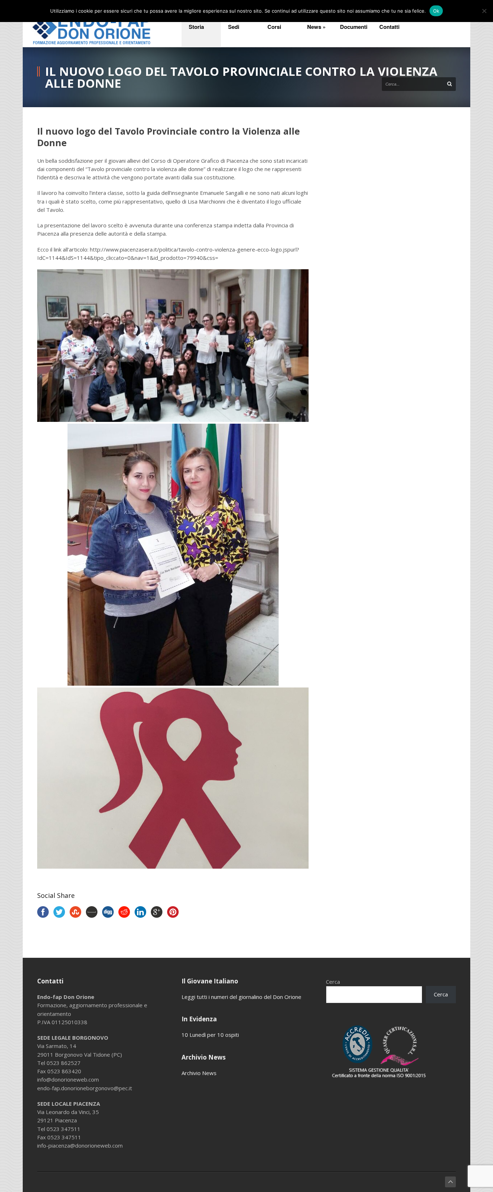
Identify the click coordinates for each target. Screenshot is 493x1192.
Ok (436, 11)
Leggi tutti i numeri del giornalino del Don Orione (241, 996)
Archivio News (199, 1073)
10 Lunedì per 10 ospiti (210, 1034)
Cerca (333, 981)
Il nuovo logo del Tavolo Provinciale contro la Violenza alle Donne (168, 137)
